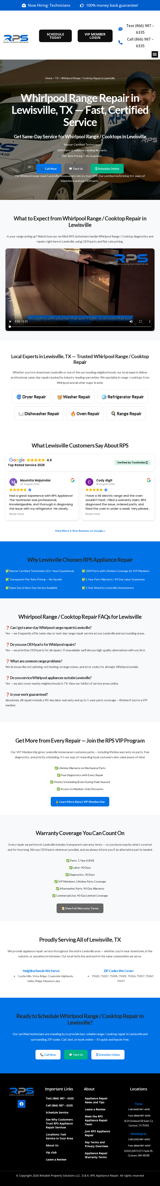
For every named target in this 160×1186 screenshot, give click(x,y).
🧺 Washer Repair (73, 396)
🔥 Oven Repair (85, 413)
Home (48, 78)
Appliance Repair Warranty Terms (96, 1155)
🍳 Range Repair (126, 413)
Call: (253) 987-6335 (139, 1139)
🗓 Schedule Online (107, 168)
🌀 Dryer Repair (31, 396)
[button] (155, 54)
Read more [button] (16, 514)
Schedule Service (57, 1112)
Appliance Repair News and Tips (96, 1100)
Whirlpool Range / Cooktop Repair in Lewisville (88, 78)
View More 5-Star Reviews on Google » (80, 530)
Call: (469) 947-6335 (139, 1109)
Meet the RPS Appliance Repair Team (96, 1120)
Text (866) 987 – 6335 (60, 1098)
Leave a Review (56, 1159)
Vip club (51, 1152)
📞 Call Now (49, 168)
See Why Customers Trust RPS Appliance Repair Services (59, 1123)
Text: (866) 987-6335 (139, 1115)
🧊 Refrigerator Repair (123, 396)
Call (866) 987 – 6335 (59, 1105)
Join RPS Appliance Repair (97, 1133)
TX (57, 78)
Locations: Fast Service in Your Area (59, 1136)
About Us (52, 1145)
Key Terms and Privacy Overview (96, 1144)
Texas (138, 1103)
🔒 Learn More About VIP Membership (80, 801)
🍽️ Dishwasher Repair (39, 413)
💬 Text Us (76, 168)
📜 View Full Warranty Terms (80, 908)
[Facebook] (21, 1104)
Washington (139, 1133)
